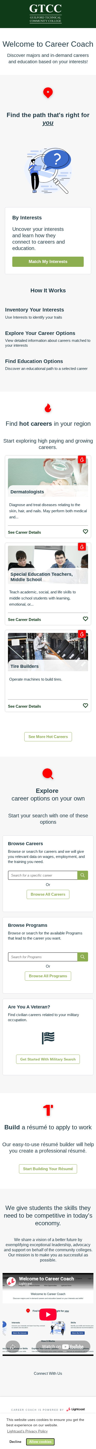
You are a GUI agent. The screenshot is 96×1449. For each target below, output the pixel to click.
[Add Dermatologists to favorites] (85, 530)
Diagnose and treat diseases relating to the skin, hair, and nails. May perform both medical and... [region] (48, 511)
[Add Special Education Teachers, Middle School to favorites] (85, 617)
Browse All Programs (48, 976)
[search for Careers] (82, 875)
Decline (15, 1442)
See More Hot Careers (48, 736)
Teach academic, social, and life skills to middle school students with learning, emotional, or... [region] (42, 598)
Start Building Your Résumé (48, 1169)
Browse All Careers (48, 894)
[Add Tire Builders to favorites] (85, 704)
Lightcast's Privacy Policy (27, 1431)
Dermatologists (27, 491)
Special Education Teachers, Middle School (41, 577)
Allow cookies (40, 1442)
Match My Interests (48, 261)
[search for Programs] (82, 956)
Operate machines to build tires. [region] (35, 679)
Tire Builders (24, 666)
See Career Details (24, 532)
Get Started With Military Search (48, 1059)
